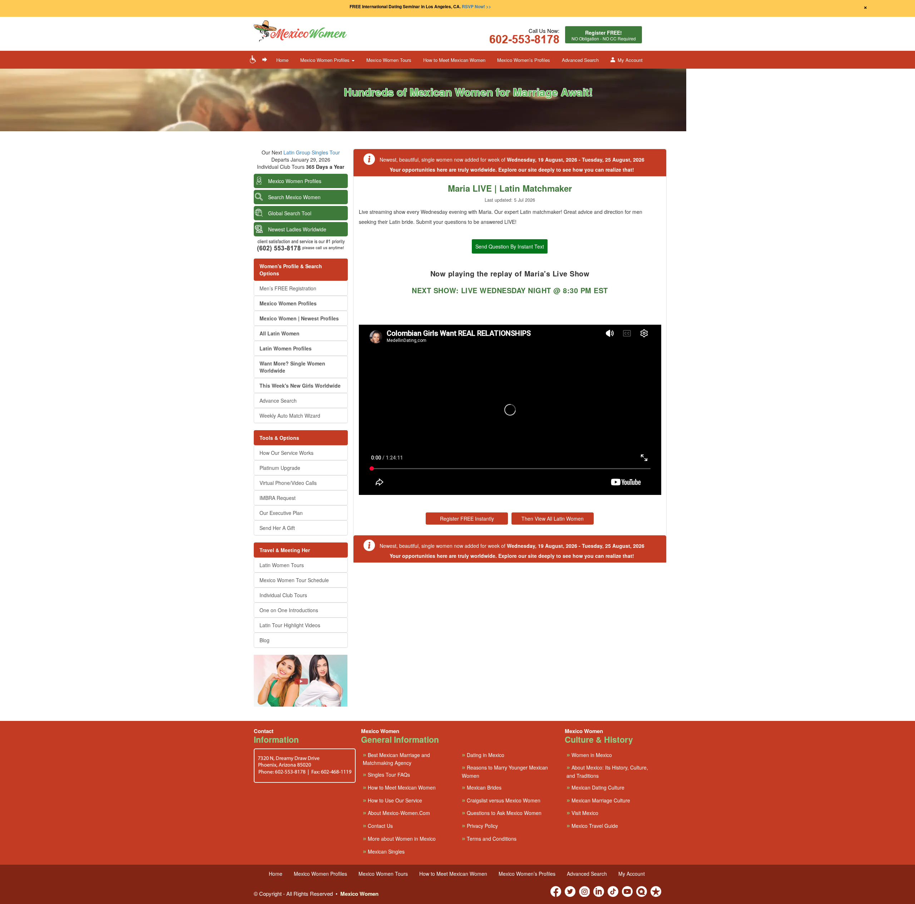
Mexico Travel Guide (592, 825)
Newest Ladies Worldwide (297, 229)
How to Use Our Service (392, 800)
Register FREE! (604, 35)
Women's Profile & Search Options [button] (290, 269)
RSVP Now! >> (476, 6)
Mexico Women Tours (388, 59)
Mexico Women (359, 894)
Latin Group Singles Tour (311, 152)
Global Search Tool (289, 213)
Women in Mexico (589, 754)
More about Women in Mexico (399, 838)
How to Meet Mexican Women (454, 59)
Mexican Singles (384, 851)
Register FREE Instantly (467, 518)
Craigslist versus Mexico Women (501, 800)
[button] (322, 31)
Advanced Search (580, 59)
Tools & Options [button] (279, 437)
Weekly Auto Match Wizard (289, 415)
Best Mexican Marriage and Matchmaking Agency (396, 758)
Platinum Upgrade (279, 467)
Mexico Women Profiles (294, 181)
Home (282, 59)
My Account (630, 59)
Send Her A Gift (277, 527)
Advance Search (278, 400)
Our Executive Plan (281, 512)
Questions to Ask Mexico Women (501, 812)
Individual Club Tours (283, 595)
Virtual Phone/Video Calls (288, 482)
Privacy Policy (480, 825)
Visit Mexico (582, 812)
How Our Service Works (286, 452)
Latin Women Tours (281, 565)
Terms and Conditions (489, 838)
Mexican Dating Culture (595, 787)
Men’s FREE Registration (287, 288)
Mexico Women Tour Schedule (294, 580)
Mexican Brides (481, 787)
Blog (264, 640)
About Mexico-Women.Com (396, 812)
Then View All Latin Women (552, 518)
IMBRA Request (277, 497)
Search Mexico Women (294, 197)
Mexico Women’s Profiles (523, 59)
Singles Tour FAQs (386, 774)
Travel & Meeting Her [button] (284, 550)
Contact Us (378, 825)
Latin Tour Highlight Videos (289, 625)
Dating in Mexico (483, 754)
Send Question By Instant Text (509, 246)
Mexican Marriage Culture (598, 800)
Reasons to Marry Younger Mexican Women (505, 771)
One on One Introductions (288, 610)
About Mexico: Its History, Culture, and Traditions (607, 771)
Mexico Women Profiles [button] (325, 59)
